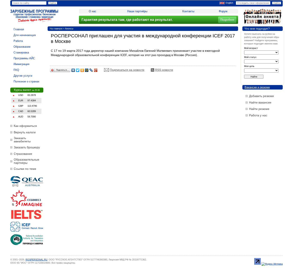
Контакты (188, 11)
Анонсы (69, 28)
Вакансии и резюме (257, 87)
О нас (92, 11)
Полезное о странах (26, 81)
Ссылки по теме (25, 168)
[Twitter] (78, 70)
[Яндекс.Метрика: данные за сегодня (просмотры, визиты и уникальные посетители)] (272, 264)
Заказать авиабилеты (22, 139)
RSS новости (164, 69)
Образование (22, 46)
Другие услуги (23, 75)
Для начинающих (25, 35)
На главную (56, 28)
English (229, 3)
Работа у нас (258, 115)
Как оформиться (25, 126)
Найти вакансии (260, 102)
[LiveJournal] (91, 70)
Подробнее (227, 19)
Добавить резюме (261, 96)
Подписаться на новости (127, 69)
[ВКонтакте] (73, 70)
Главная (19, 29)
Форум (223, 11)
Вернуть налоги (25, 132)
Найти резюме (259, 109)
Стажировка (21, 52)
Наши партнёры (137, 11)
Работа (18, 41)
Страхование (23, 153)
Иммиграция (21, 64)
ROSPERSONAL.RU (36, 259)
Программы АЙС (24, 58)
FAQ (16, 69)
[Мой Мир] (87, 70)
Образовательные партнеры (26, 161)
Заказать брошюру (27, 147)
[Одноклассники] (82, 70)
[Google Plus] (96, 70)
